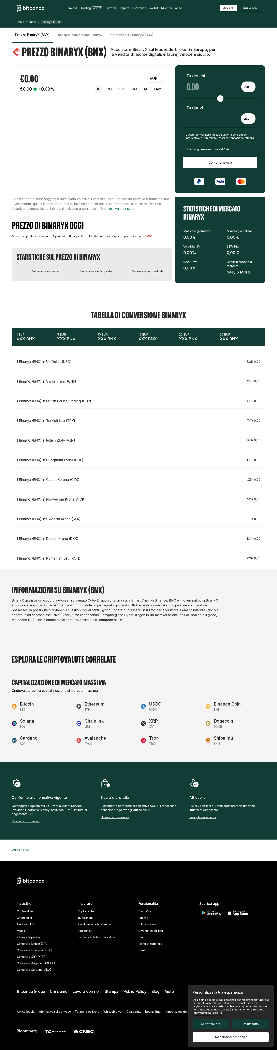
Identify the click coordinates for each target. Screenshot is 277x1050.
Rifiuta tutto (251, 1024)
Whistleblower (112, 1011)
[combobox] (248, 87)
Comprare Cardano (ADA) (34, 969)
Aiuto (169, 991)
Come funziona (220, 162)
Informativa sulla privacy (55, 1011)
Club (141, 937)
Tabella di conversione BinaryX (79, 35)
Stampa (111, 991)
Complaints (134, 1011)
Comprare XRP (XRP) (31, 956)
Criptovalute (25, 911)
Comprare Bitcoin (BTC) (33, 943)
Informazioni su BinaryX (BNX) (131, 35)
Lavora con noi (86, 991)
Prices (33, 22)
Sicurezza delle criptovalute (96, 937)
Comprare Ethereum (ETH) (34, 950)
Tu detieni (195, 75)
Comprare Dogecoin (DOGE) (36, 963)
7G (109, 89)
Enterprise (139, 8)
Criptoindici (24, 917)
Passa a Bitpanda (28, 937)
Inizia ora (250, 8)
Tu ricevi (194, 107)
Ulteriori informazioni (26, 821)
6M (134, 89)
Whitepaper (21, 850)
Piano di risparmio (150, 943)
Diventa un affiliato (150, 930)
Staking (143, 917)
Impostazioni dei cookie (230, 1037)
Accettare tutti (211, 1024)
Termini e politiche (87, 1011)
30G (121, 89)
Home (20, 22)
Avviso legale (26, 1011)
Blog (155, 991)
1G (99, 89)
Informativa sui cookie (207, 1012)
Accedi (228, 8)
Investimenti (85, 917)
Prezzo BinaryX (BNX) (32, 35)
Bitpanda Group (31, 991)
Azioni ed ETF (26, 924)
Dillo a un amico (148, 924)
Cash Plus (144, 911)
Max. (158, 89)
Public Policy (134, 991)
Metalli (21, 930)
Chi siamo (59, 991)
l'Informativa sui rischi (116, 209)
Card (141, 950)
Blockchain (85, 930)
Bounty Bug (153, 1011)
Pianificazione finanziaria (94, 924)
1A (145, 89)
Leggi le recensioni (202, 817)
